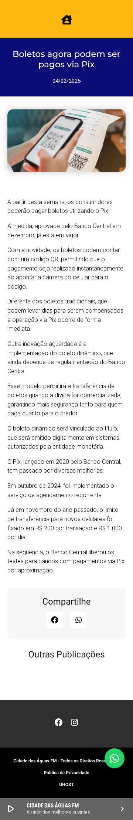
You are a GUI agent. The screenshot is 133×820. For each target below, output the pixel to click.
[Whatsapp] (115, 758)
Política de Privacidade (66, 772)
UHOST (66, 784)
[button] (54, 620)
